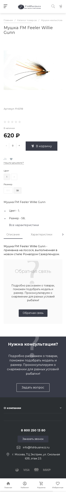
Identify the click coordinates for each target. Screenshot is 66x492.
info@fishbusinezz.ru (36, 447)
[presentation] (63, 234)
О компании (12, 408)
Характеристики (41, 234)
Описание (13, 234)
